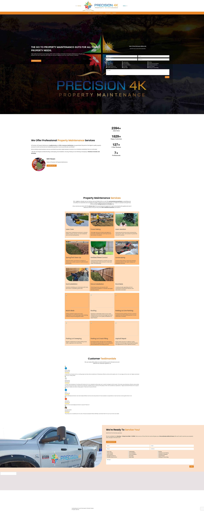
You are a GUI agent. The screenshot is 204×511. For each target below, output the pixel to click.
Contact (114, 13)
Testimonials (107, 13)
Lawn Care (109, 62)
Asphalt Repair (151, 66)
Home (89, 13)
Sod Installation (126, 63)
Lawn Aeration (110, 64)
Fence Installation (126, 64)
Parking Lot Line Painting (153, 63)
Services (94, 13)
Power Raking (110, 63)
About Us (101, 13)
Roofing (150, 62)
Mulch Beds (125, 67)
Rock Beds (125, 66)
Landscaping (125, 62)
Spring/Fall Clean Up (111, 66)
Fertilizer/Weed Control (112, 67)
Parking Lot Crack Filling (153, 67)
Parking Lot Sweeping (152, 64)
